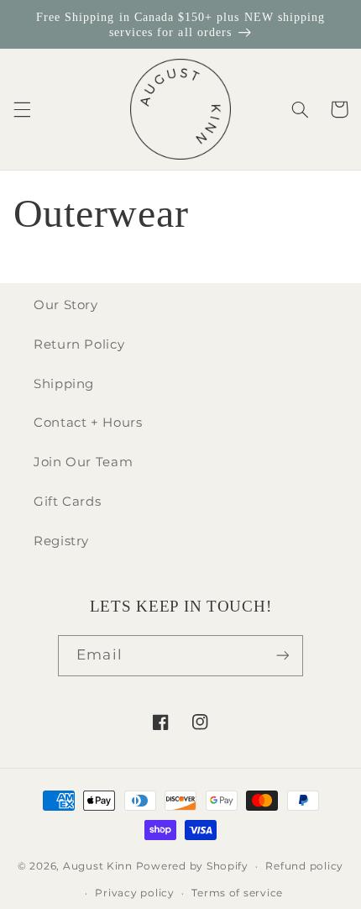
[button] (22, 109)
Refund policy (304, 866)
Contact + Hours (88, 422)
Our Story (66, 305)
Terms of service (237, 893)
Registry (61, 541)
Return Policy (79, 344)
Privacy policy (134, 893)
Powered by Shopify (192, 866)
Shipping (64, 383)
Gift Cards (67, 501)
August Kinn (98, 866)
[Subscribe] (282, 655)
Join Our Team (83, 462)
